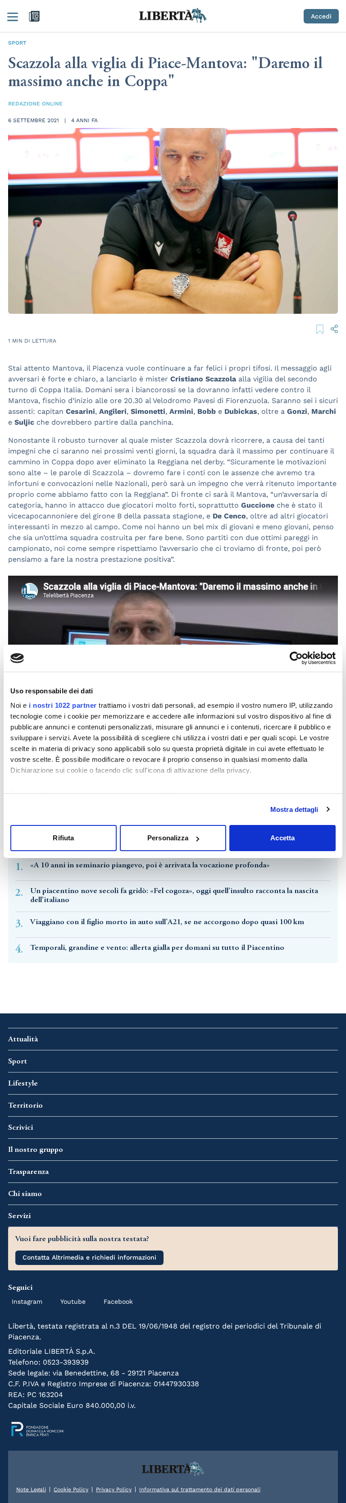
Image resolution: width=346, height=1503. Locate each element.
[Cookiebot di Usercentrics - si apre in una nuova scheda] (296, 658)
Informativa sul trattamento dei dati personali (199, 1489)
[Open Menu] (12, 16)
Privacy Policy (114, 1489)
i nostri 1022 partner (63, 705)
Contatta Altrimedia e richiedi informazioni (89, 1257)
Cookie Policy (71, 1489)
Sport (17, 43)
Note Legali (31, 1489)
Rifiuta (63, 838)
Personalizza (167, 838)
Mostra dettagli (294, 809)
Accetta (282, 838)
